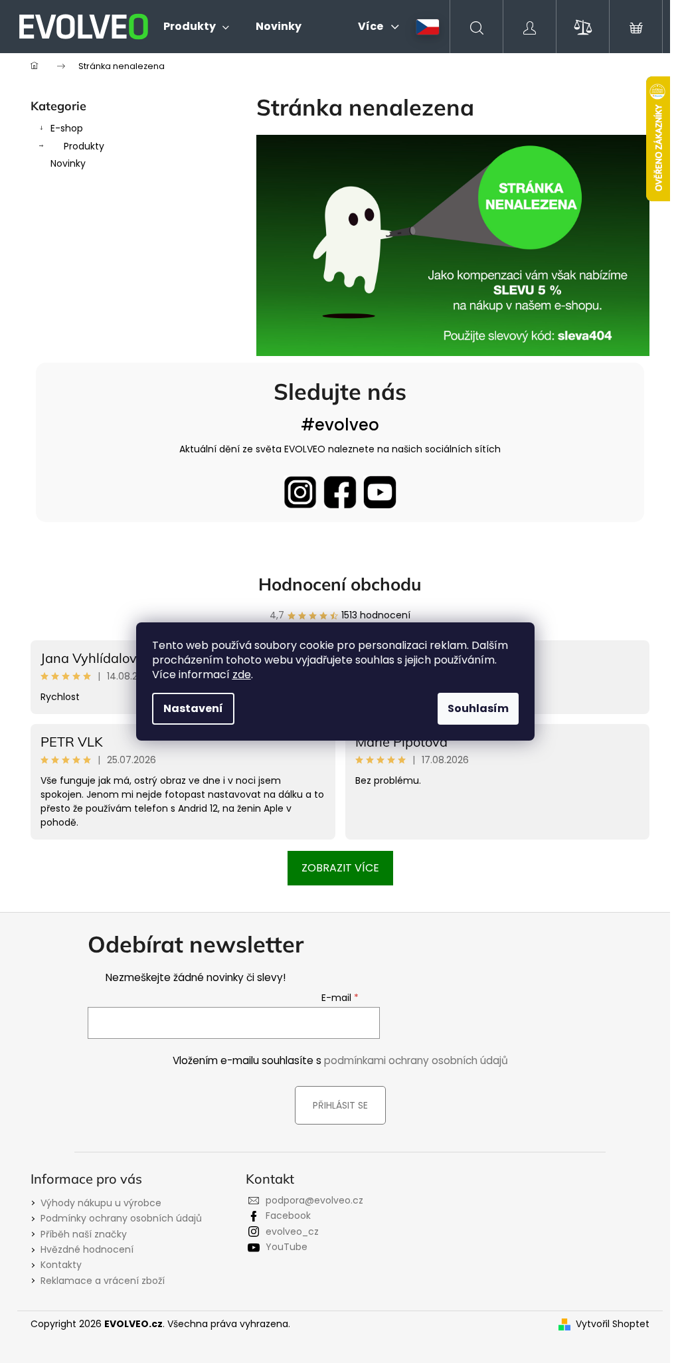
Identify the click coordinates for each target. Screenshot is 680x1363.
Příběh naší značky (84, 1234)
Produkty (84, 146)
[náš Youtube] (379, 492)
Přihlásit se (340, 1105)
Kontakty (61, 1264)
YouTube (286, 1246)
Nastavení (193, 708)
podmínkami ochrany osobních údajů (416, 1060)
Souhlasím (478, 708)
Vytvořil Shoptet (612, 1324)
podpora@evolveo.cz (314, 1200)
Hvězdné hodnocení (87, 1249)
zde (241, 674)
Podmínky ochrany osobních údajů (121, 1218)
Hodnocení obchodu (340, 584)
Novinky (68, 163)
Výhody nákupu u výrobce (101, 1203)
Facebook (288, 1215)
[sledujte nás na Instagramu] (300, 492)
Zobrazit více (340, 867)
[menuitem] (196, 26)
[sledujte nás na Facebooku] (340, 492)
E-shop (66, 128)
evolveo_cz (292, 1231)
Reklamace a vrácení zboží (103, 1280)
